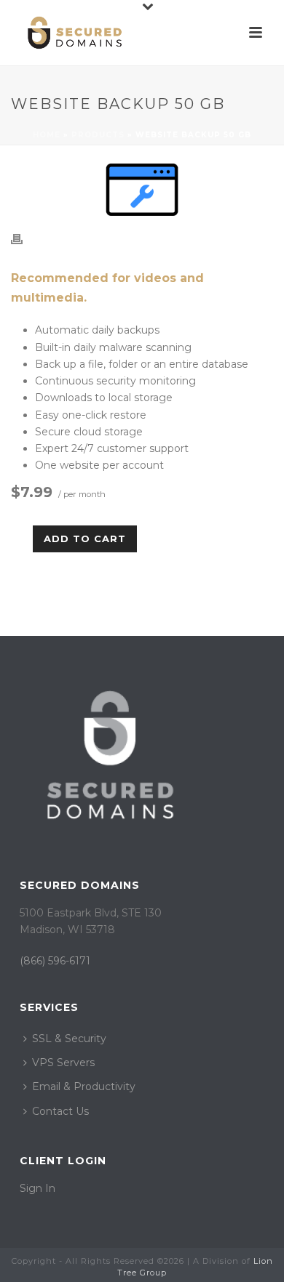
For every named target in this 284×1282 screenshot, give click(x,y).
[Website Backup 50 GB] (142, 190)
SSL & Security (69, 1038)
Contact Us (60, 1111)
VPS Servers (63, 1062)
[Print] (24, 238)
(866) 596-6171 (55, 960)
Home (46, 135)
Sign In (37, 1188)
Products (98, 135)
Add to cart (85, 538)
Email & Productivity (83, 1086)
